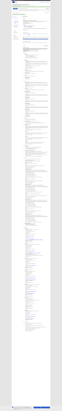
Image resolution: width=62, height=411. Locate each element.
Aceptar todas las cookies (37, 407)
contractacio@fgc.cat (30, 26)
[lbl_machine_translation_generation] (30, 41)
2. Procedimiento (15, 32)
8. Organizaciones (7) (15, 37)
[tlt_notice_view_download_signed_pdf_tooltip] (28, 34)
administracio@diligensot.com (32, 265)
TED (12, 12)
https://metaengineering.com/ (33, 279)
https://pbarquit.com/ (32, 293)
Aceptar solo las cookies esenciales (45, 407)
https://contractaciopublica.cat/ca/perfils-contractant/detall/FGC (36, 239)
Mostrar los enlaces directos (16, 22)
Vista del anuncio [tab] (14, 16)
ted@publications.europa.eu (32, 316)
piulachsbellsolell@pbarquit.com (32, 291)
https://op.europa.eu (32, 318)
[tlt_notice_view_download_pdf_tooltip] (23, 39)
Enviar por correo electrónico (16, 26)
